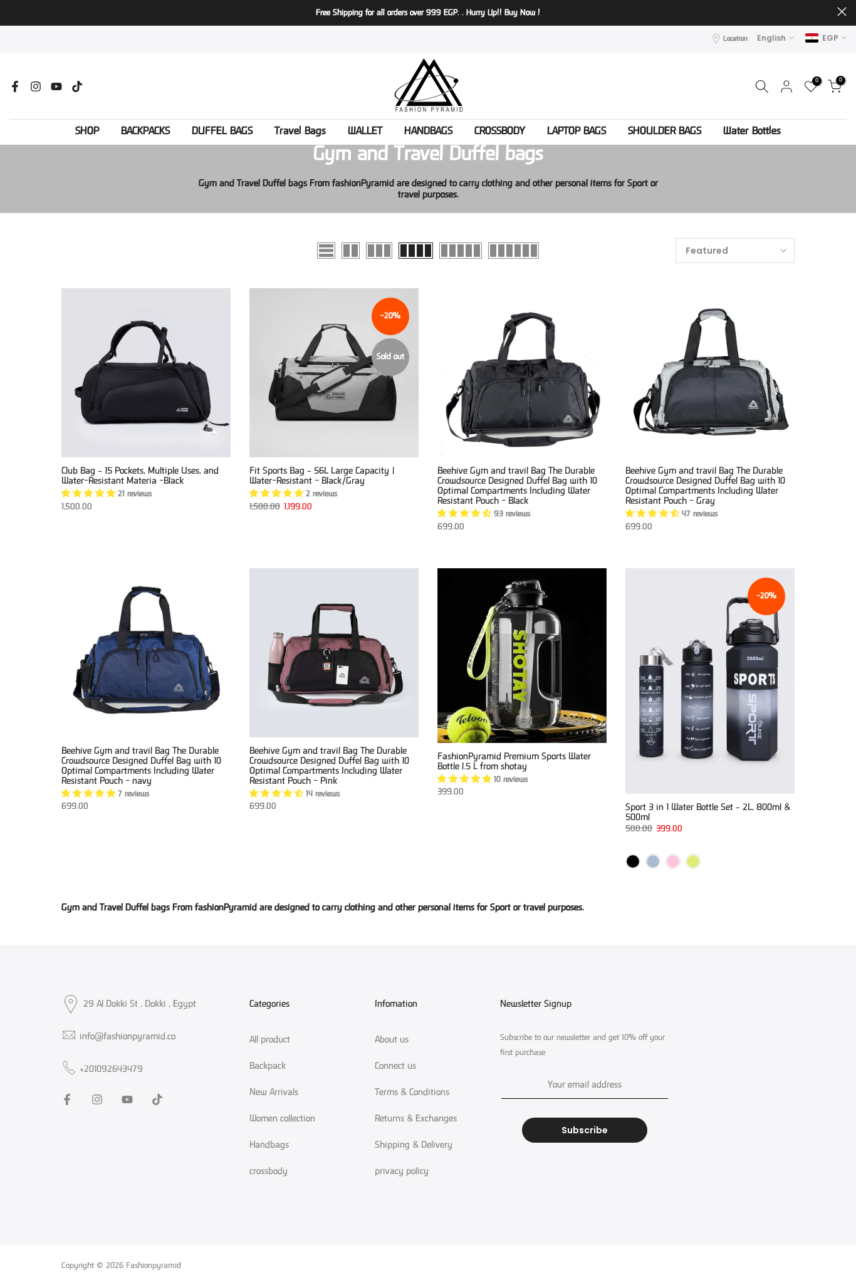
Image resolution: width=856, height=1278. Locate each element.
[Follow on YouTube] (56, 86)
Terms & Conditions (412, 1093)
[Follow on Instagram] (35, 86)
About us (392, 1040)
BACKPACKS (145, 132)
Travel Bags (300, 132)
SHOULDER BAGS (664, 132)
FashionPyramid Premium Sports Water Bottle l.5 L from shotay (514, 762)
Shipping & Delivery (413, 1146)
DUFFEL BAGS (222, 132)
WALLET (365, 132)
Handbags (269, 1146)
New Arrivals (273, 1093)
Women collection (282, 1119)
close (14, 11)
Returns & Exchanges (416, 1119)
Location (735, 39)
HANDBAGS (428, 132)
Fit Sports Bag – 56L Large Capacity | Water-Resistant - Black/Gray (322, 476)
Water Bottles (752, 132)
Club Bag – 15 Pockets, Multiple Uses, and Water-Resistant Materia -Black (140, 476)
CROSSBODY (499, 132)
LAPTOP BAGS (576, 132)
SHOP (87, 132)
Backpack (267, 1067)
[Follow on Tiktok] (77, 86)
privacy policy (402, 1172)
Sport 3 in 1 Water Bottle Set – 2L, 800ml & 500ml (707, 812)
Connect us (395, 1067)
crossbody (268, 1172)
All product (269, 1040)
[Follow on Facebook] (15, 86)
